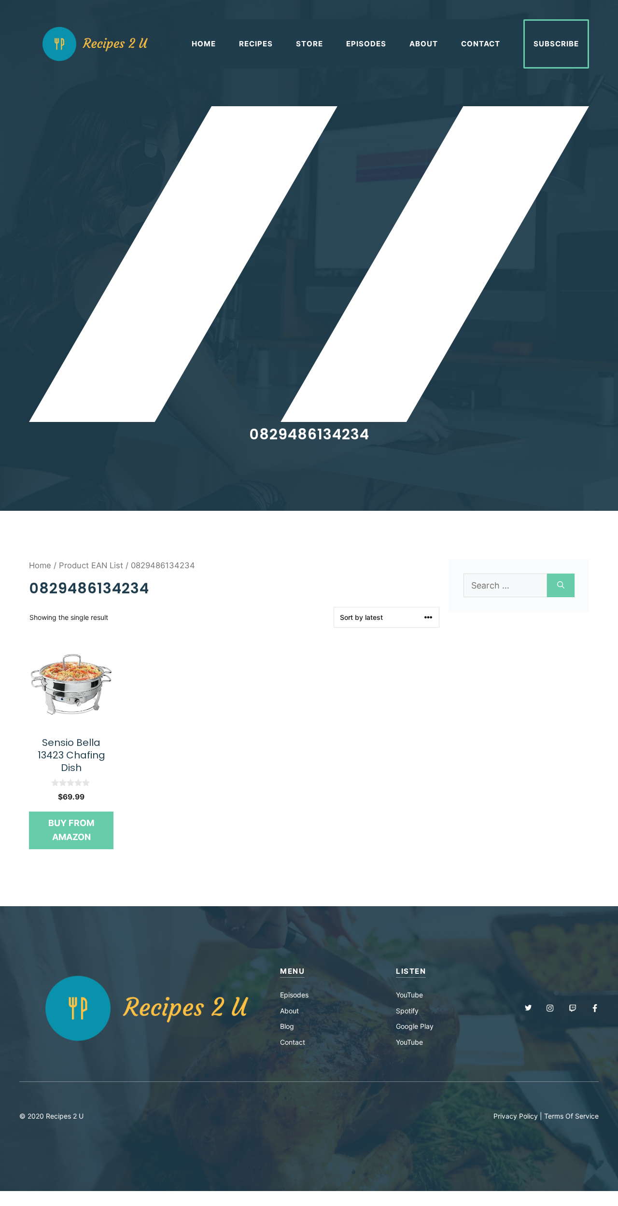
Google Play (415, 1026)
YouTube (409, 995)
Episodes (366, 43)
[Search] (561, 585)
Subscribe (556, 43)
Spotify (407, 1011)
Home (204, 43)
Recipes (256, 43)
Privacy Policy (515, 1116)
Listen (411, 971)
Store (309, 43)
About (423, 43)
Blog (287, 1026)
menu (292, 971)
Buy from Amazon (71, 830)
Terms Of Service (571, 1116)
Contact (480, 43)
